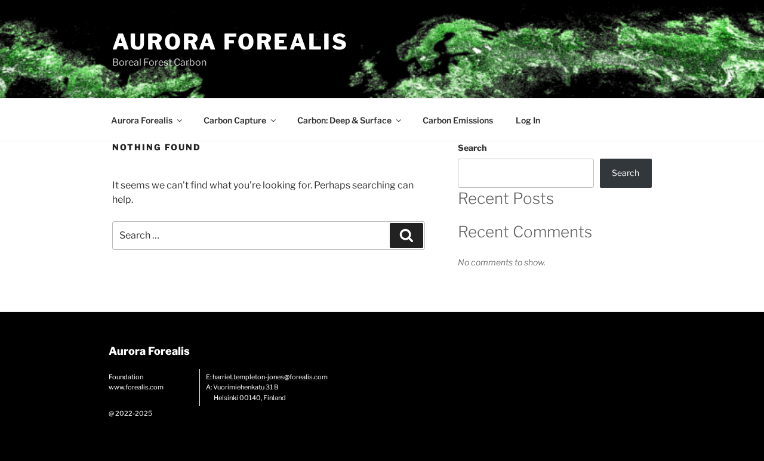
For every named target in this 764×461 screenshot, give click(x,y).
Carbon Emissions (458, 120)
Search (472, 148)
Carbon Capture (235, 120)
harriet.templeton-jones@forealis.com (270, 377)
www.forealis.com (136, 387)
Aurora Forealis (230, 42)
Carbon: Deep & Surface (344, 120)
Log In (528, 120)
